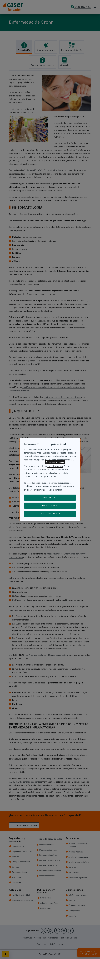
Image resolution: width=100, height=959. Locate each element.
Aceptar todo (50, 497)
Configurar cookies (58, 514)
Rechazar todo (50, 506)
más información (55, 466)
